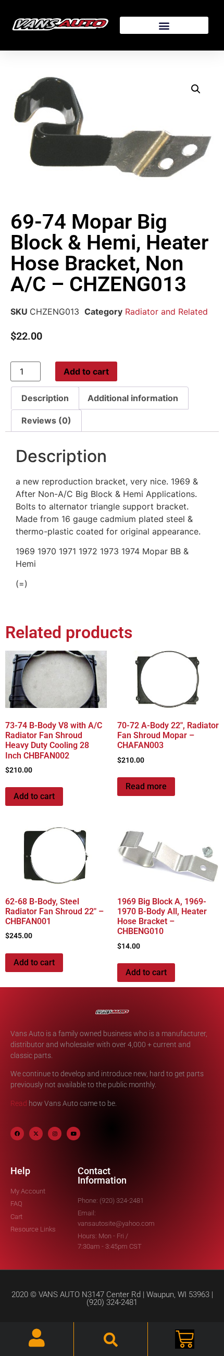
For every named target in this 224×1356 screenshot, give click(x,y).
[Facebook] (17, 1133)
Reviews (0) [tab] (46, 420)
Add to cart (86, 371)
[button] (164, 25)
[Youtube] (73, 1133)
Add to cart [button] (34, 796)
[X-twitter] (36, 1133)
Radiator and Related (166, 311)
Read (18, 1103)
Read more (146, 786)
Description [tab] (45, 398)
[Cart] (184, 1339)
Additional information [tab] (133, 398)
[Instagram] (54, 1133)
